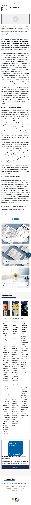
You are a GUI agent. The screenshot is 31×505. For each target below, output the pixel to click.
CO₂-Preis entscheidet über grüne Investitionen (24, 369)
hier (26, 206)
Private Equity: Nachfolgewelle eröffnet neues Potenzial (15, 369)
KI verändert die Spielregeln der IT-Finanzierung (6, 369)
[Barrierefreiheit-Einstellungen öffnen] (28, 254)
